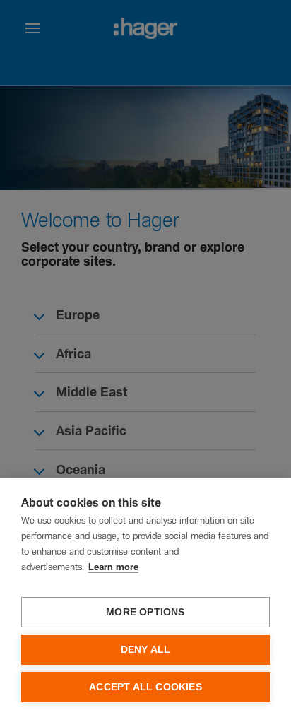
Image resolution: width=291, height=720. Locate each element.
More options (145, 612)
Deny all (146, 649)
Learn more (113, 567)
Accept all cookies (145, 687)
